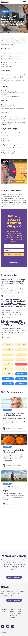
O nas (19, 609)
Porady (7, 378)
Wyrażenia (5, 11)
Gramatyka (21, 359)
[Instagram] (12, 626)
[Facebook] (2, 626)
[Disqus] (14, 527)
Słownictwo (21, 378)
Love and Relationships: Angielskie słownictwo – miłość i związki (14, 489)
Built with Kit (14, 262)
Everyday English (21, 354)
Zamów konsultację (14, 577)
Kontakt (20, 613)
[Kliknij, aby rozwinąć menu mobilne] (24, 2)
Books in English (21, 344)
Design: (5, 630)
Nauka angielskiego (21, 373)
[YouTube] (7, 626)
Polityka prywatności (14, 630)
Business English (7, 349)
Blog (19, 611)
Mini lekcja (8, 373)
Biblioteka (8, 344)
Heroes (21, 363)
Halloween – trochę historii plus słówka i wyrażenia (13, 451)
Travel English (8, 383)
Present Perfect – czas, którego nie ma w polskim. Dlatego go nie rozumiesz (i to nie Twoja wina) (13, 282)
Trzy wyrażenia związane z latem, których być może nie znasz (14, 414)
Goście (7, 359)
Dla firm (8, 354)
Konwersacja (8, 368)
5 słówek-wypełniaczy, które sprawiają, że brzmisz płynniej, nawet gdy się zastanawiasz (13, 322)
